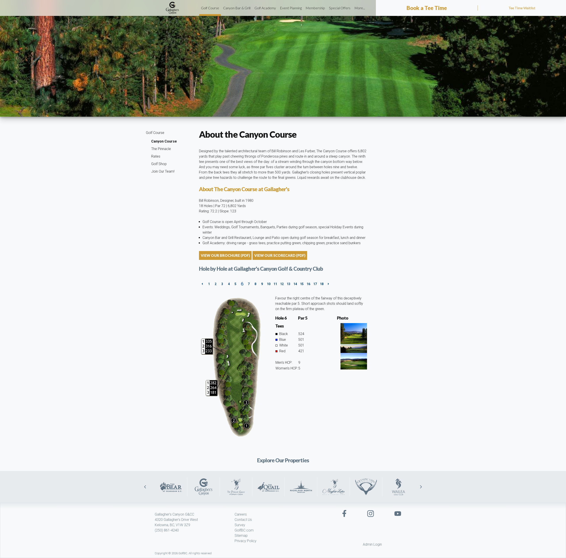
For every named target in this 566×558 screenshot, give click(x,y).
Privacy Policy (245, 541)
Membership (315, 8)
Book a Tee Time (427, 8)
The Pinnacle (161, 149)
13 (288, 284)
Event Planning (291, 8)
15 (302, 284)
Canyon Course (164, 141)
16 (308, 284)
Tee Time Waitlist (522, 8)
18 (321, 284)
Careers (241, 514)
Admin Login (372, 544)
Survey (240, 525)
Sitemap (241, 535)
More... (359, 8)
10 (268, 284)
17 (315, 284)
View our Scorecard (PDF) (279, 255)
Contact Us (243, 520)
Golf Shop (159, 164)
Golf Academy (265, 8)
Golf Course (210, 8)
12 (282, 284)
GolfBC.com (244, 530)
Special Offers (339, 8)
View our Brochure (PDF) (225, 255)
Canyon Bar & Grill (236, 8)
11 (275, 284)
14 (295, 284)
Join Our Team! (162, 171)
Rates (155, 156)
